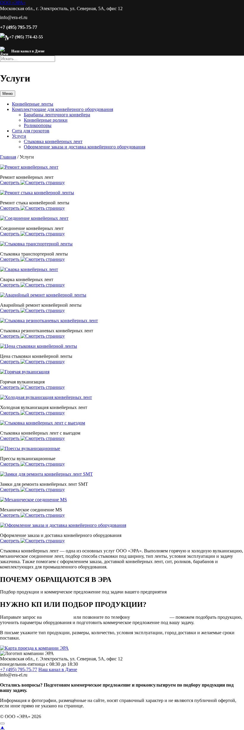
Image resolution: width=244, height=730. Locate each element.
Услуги (19, 136)
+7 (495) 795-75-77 (18, 27)
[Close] (2, 723)
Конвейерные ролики (46, 120)
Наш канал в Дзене (57, 669)
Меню (7, 93)
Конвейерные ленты (32, 103)
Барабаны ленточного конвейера (57, 114)
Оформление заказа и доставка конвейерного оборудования (84, 146)
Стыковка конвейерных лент (53, 141)
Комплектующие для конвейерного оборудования (62, 109)
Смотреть (10, 182)
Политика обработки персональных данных (47, 711)
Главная (8, 156)
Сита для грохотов (30, 130)
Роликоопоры (37, 125)
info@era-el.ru (57, 617)
